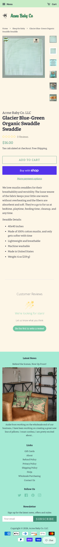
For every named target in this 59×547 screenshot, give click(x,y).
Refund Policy (29, 459)
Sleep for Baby (18, 28)
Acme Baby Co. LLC (38, 528)
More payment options (29, 178)
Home (5, 28)
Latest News (29, 358)
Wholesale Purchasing (29, 476)
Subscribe (45, 519)
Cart (54, 4)
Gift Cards (30, 451)
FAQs (29, 472)
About (29, 455)
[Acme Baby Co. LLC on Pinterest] (33, 496)
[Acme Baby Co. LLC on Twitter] (19, 496)
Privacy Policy (29, 463)
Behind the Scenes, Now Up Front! (29, 364)
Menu (9, 4)
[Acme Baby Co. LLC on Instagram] (39, 496)
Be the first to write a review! (29, 328)
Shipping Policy (29, 467)
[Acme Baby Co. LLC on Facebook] (26, 496)
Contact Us (29, 480)
